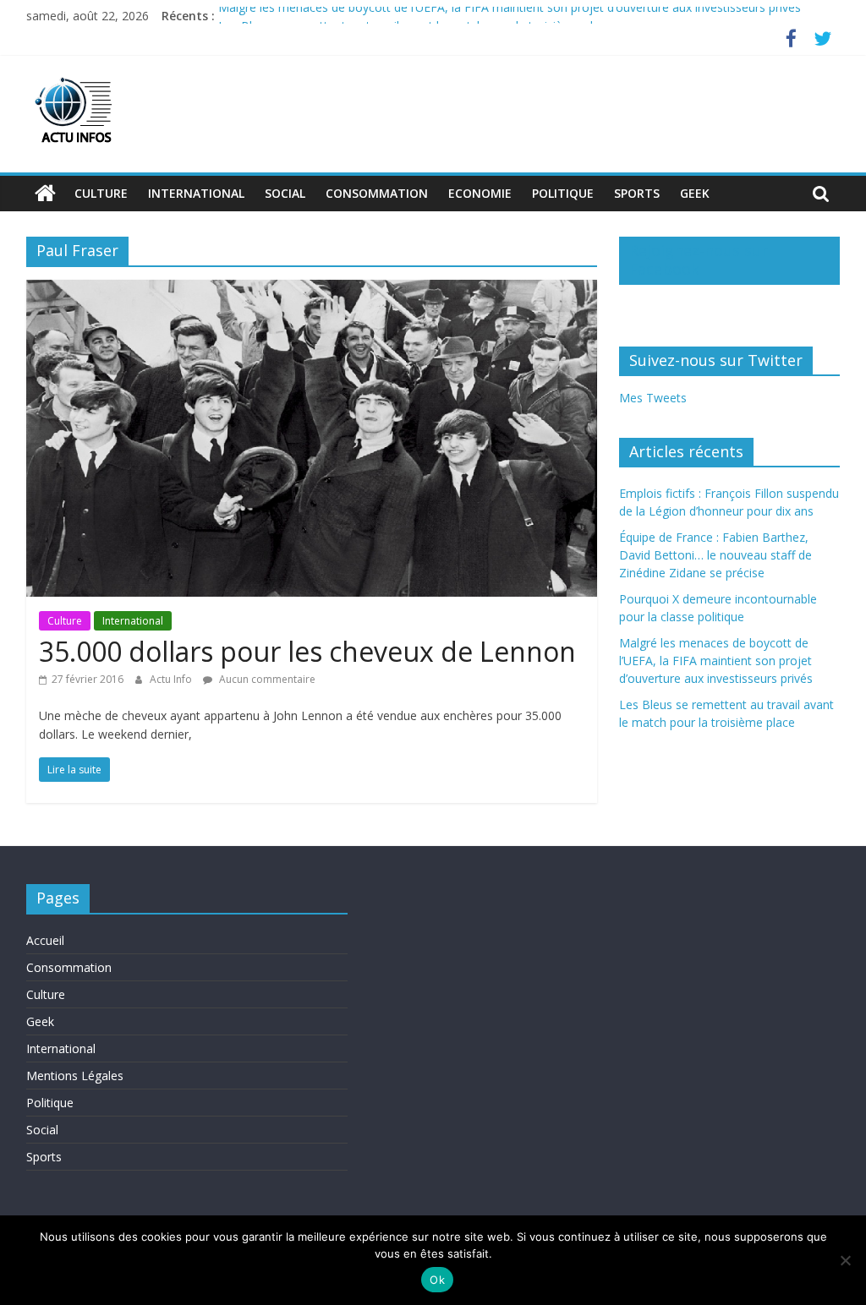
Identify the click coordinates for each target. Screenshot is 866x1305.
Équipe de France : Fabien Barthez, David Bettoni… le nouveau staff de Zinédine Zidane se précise (715, 555)
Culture (101, 193)
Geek (695, 193)
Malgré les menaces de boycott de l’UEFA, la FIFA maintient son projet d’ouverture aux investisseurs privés (509, 16)
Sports (637, 193)
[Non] (844, 1260)
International (196, 193)
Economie (480, 193)
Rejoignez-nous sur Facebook (698, 259)
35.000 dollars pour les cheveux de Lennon (307, 651)
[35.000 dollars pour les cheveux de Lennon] (311, 290)
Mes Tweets (653, 398)
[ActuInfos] (45, 193)
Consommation (377, 193)
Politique (563, 193)
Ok (437, 1279)
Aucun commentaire (265, 679)
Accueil (45, 940)
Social (285, 193)
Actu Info (172, 679)
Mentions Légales (74, 1075)
